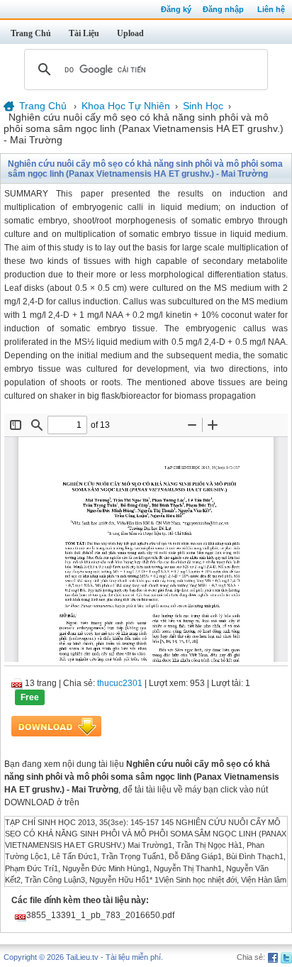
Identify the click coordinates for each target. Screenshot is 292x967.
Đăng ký (176, 9)
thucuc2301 (119, 683)
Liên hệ (271, 9)
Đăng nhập (223, 9)
